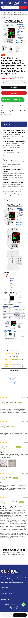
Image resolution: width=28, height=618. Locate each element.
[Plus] (24, 82)
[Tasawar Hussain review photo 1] (3, 463)
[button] (24, 32)
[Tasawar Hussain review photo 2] (12, 463)
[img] (3, 397)
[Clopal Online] (14, 3)
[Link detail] (10, 607)
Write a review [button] (14, 370)
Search (23, 7)
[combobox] (14, 7)
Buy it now (14, 93)
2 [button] (13, 544)
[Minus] (3, 82)
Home (2, 12)
